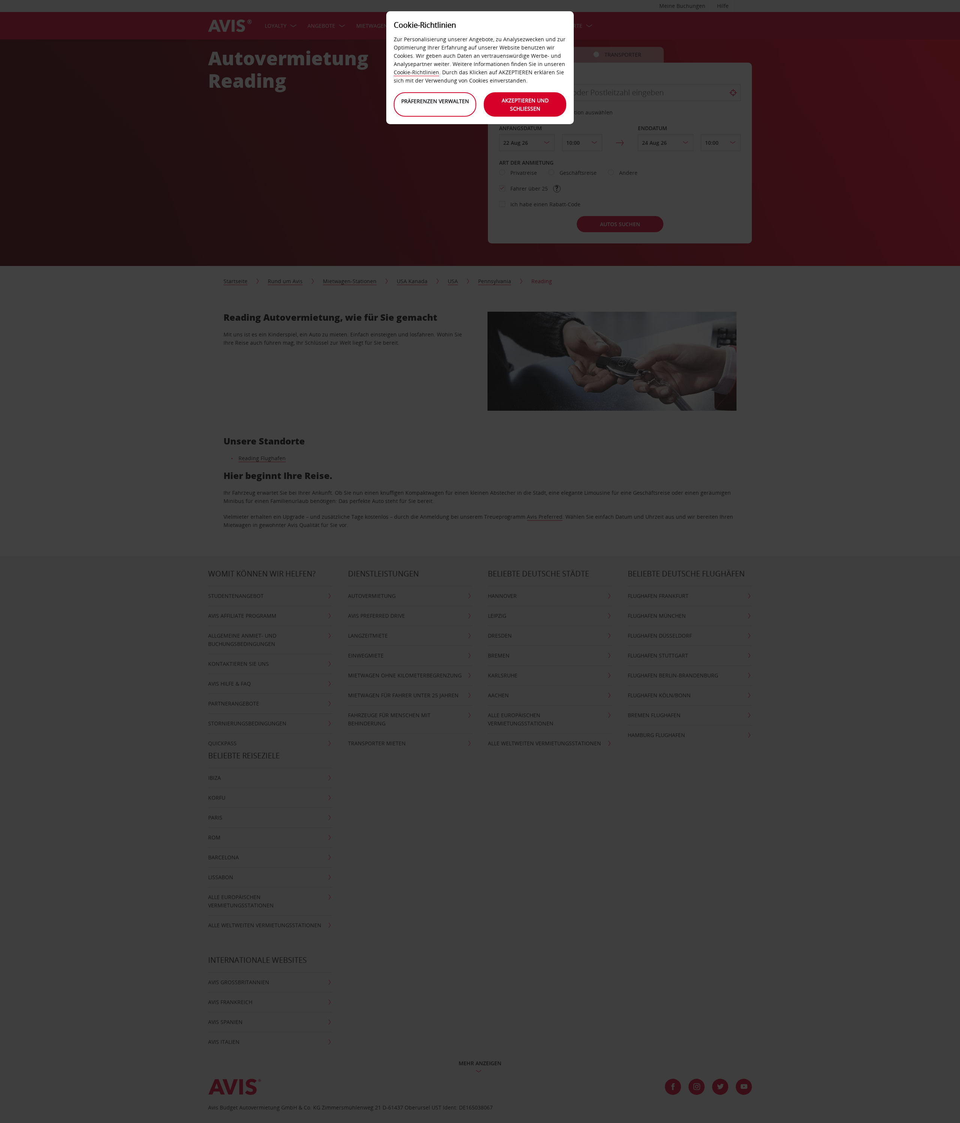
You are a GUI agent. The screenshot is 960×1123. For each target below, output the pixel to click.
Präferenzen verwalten (435, 101)
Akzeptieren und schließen (525, 104)
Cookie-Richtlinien (416, 72)
